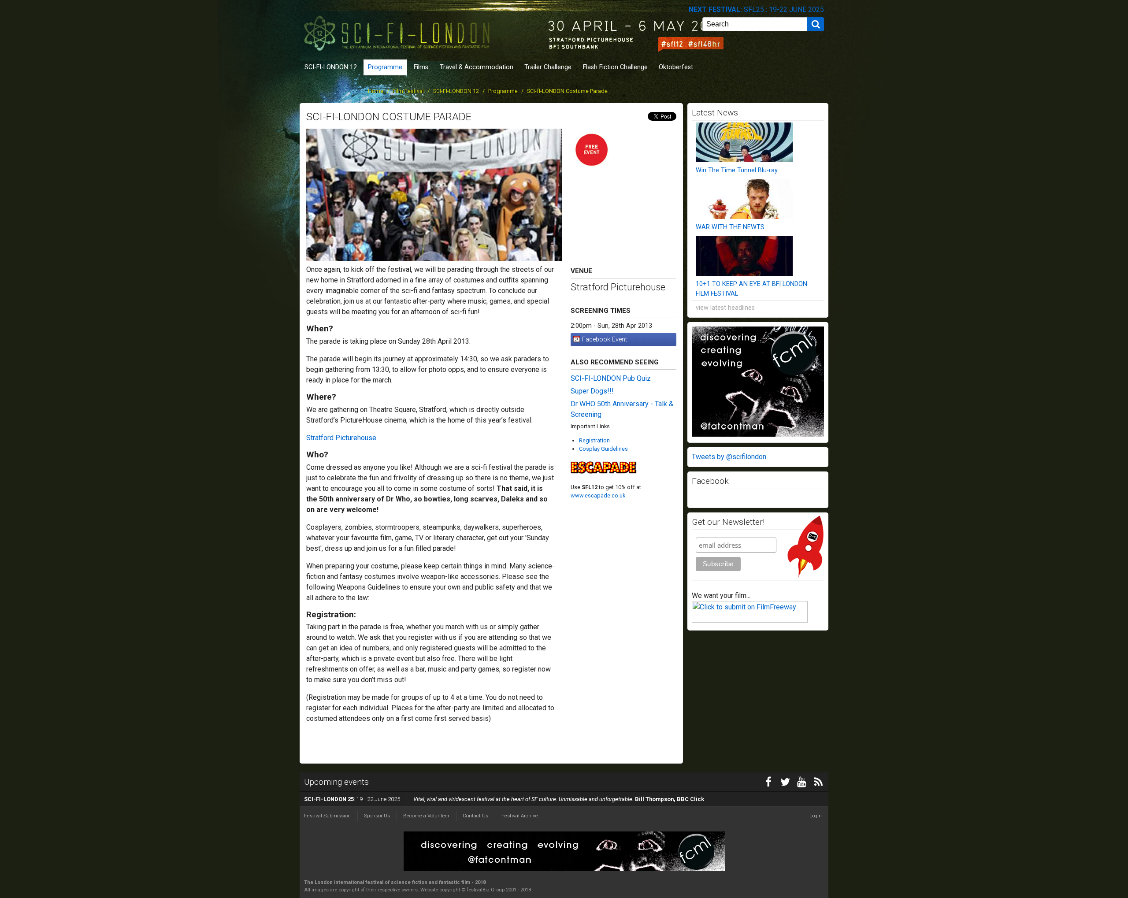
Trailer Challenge (547, 67)
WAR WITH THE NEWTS (730, 227)
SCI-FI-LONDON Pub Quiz (611, 378)
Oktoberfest (676, 67)
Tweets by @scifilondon (729, 457)
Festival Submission (327, 816)
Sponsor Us (377, 816)
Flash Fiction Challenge (615, 67)
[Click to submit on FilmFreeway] (750, 620)
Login (815, 816)
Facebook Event (604, 339)
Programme (385, 67)
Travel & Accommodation (476, 67)
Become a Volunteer (426, 816)
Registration (594, 440)
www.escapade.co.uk (598, 495)
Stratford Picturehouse (341, 438)
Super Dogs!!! (592, 391)
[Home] (399, 29)
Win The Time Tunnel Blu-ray (737, 170)
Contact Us (475, 816)
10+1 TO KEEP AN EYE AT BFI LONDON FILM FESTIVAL (751, 288)
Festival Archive (519, 816)
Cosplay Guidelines (603, 448)
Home (375, 91)
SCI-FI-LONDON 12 (330, 67)
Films (421, 67)
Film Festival (408, 91)
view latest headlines (725, 308)
